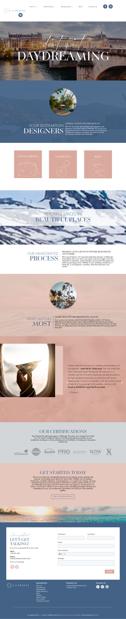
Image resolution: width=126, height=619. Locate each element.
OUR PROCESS (40, 588)
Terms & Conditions (75, 615)
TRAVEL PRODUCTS (42, 591)
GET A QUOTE (40, 599)
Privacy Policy (64, 615)
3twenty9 (95, 615)
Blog (80, 7)
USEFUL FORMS (41, 597)
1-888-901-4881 (71, 588)
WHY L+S (39, 586)
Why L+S (33, 7)
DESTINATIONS (41, 589)
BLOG (38, 593)
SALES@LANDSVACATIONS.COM (76, 586)
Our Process (48, 7)
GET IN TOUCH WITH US (63, 496)
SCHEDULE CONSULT (42, 601)
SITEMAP (39, 595)
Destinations (66, 7)
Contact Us (92, 7)
